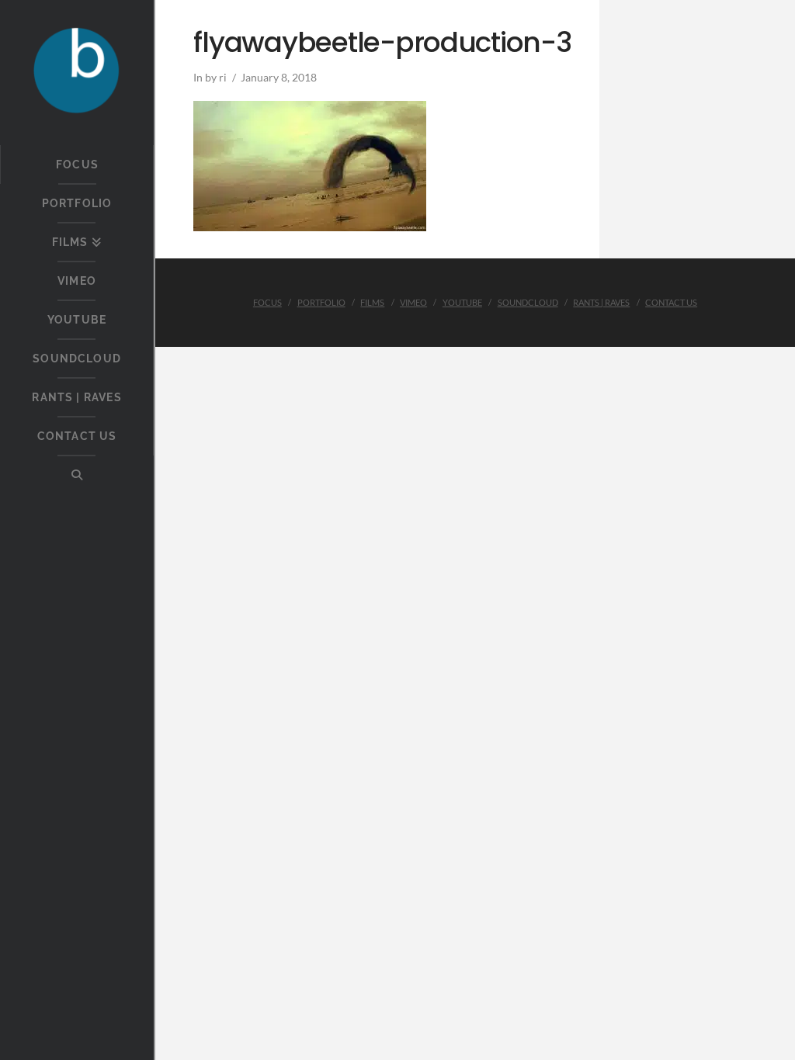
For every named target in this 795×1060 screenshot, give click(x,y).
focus (267, 302)
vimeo (413, 302)
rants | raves (601, 302)
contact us (671, 302)
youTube (462, 302)
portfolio (321, 302)
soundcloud (528, 302)
